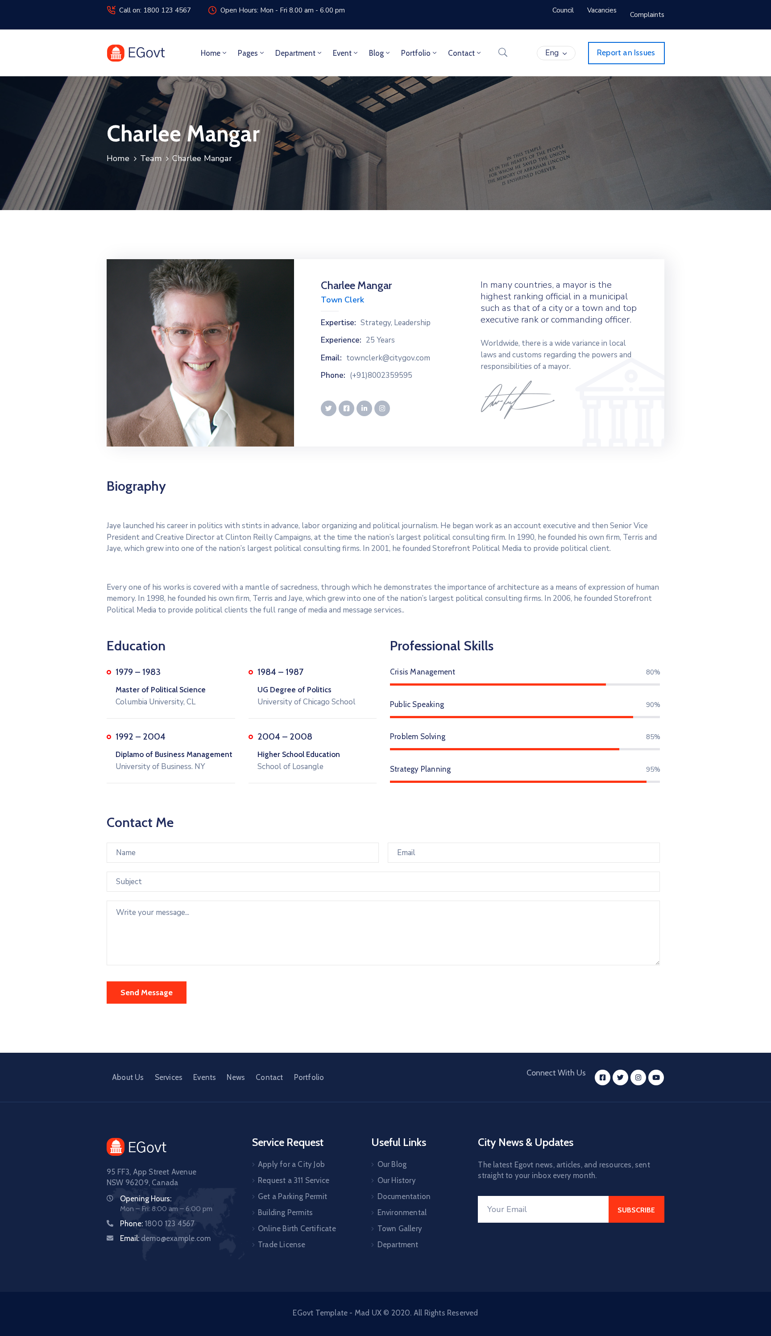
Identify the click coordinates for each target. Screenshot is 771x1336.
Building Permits (285, 1212)
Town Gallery (399, 1228)
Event (342, 53)
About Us (128, 1077)
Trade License (282, 1244)
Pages (248, 53)
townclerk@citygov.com (388, 358)
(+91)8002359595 (381, 375)
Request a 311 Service (293, 1180)
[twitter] (620, 1077)
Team (151, 158)
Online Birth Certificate (297, 1228)
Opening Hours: (145, 1198)
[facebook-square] (602, 1077)
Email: (331, 358)
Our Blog (392, 1164)
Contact (461, 53)
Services (169, 1077)
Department (295, 53)
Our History (396, 1180)
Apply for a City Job (291, 1164)
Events (204, 1077)
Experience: (341, 340)
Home (210, 53)
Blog (376, 53)
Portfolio (416, 53)
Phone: (333, 375)
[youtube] (656, 1077)
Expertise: (338, 322)
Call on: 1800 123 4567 (155, 10)
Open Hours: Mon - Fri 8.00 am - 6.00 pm (282, 10)
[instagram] (638, 1077)
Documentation (404, 1196)
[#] (328, 408)
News (236, 1077)
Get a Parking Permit (292, 1196)
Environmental (402, 1212)
